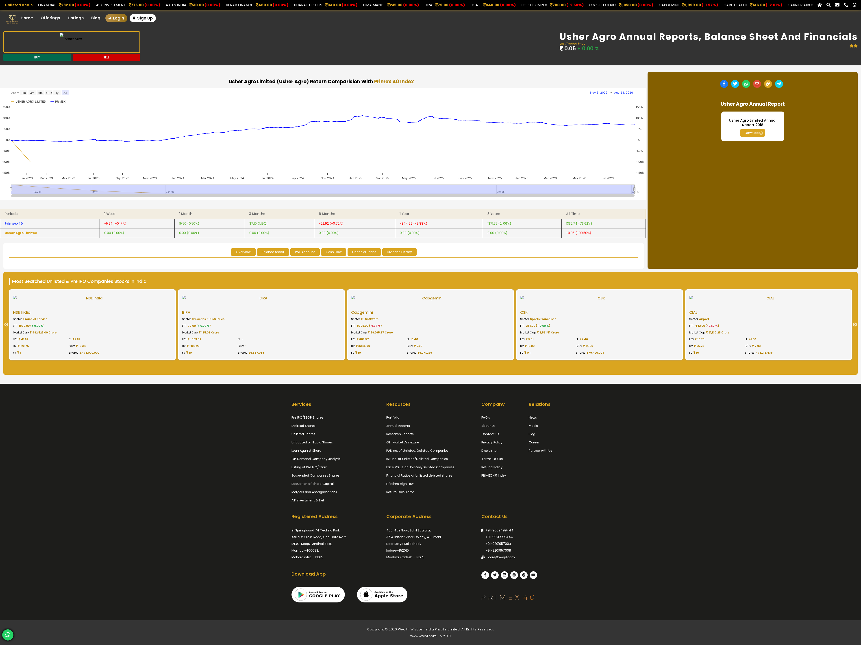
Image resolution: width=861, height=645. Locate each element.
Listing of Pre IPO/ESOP (309, 467)
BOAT (362, 5)
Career (534, 442)
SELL (106, 57)
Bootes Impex (421, 5)
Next (856, 324)
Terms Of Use (492, 459)
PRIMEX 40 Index (493, 475)
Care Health (622, 5)
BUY (37, 57)
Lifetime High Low (399, 484)
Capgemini (555, 5)
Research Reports (400, 434)
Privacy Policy (491, 442)
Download (752, 133)
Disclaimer (489, 450)
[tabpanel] (92, 324)
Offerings (50, 18)
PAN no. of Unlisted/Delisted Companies (417, 450)
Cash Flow (333, 252)
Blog (95, 18)
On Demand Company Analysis (316, 459)
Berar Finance (126, 5)
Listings (76, 18)
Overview (243, 252)
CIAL (768, 5)
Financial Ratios (364, 252)
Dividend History (399, 252)
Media (533, 426)
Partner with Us (540, 450)
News (533, 417)
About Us (488, 426)
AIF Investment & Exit (307, 500)
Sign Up (144, 18)
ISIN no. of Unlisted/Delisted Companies (417, 459)
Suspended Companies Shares (315, 475)
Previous (4, 324)
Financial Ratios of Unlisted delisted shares (419, 475)
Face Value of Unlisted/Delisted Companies (420, 467)
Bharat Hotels (195, 5)
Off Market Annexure (402, 442)
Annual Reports (398, 426)
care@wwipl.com (501, 557)
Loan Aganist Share (306, 450)
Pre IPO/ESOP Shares (307, 417)
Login (118, 18)
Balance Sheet (273, 252)
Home (27, 18)
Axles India (63, 5)
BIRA (315, 5)
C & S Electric (489, 5)
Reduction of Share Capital (312, 484)
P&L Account (305, 252)
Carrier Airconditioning (698, 5)
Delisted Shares (303, 426)
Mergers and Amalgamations (314, 492)
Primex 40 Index (394, 81)
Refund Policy (491, 467)
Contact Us (490, 434)
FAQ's (485, 417)
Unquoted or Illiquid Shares (312, 442)
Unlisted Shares (303, 434)
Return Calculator (400, 492)
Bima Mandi (260, 5)
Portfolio (392, 417)
